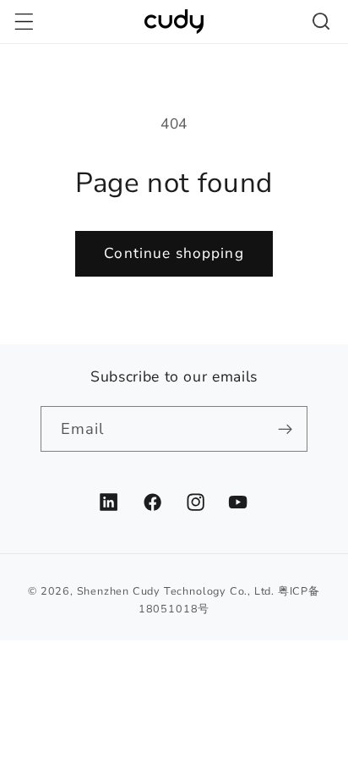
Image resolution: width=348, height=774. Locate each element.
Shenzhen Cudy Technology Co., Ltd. (176, 591)
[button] (24, 21)
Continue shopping (174, 253)
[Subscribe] (285, 429)
